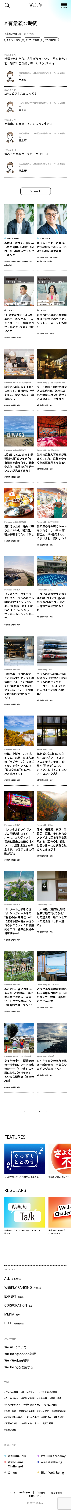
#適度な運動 (10, 1429)
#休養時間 (42, 1398)
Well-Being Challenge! (15, 1464)
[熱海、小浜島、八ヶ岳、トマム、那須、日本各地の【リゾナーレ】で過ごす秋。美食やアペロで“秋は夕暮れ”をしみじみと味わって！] (19, 750)
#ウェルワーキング (24, 261)
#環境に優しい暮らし (14, 1417)
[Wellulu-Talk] (24, 1216)
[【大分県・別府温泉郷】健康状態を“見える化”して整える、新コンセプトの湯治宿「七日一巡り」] (52, 908)
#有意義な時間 (10, 261)
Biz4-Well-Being (52, 1472)
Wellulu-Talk (17, 1456)
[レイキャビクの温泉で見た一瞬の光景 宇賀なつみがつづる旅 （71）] (52, 1058)
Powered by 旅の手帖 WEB (15, 450)
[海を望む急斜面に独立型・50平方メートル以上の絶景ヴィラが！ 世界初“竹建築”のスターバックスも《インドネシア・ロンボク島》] (52, 750)
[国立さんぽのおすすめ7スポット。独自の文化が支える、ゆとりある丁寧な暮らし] (19, 380)
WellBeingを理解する (18, 1367)
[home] (36, 5)
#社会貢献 (8, 265)
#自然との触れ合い (30, 1423)
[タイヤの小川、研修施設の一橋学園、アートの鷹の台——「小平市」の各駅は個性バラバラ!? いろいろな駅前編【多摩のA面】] (19, 1058)
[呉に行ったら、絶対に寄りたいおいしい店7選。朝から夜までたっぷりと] (19, 519)
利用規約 (41, 1492)
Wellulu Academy (53, 1456)
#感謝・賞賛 (10, 1410)
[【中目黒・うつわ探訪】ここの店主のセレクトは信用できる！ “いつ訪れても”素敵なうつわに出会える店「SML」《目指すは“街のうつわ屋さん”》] (19, 673)
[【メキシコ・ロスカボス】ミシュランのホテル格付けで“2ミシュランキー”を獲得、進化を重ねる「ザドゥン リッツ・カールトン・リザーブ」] (19, 593)
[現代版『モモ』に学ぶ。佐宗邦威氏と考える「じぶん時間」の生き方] (52, 237)
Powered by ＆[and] (45, 1056)
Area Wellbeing (51, 1462)
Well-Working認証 (16, 1360)
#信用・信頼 (55, 1398)
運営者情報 (56, 1492)
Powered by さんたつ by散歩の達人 (18, 382)
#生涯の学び (33, 1417)
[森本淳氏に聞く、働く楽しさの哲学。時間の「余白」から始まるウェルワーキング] (19, 237)
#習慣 (19, 337)
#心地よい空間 (50, 1404)
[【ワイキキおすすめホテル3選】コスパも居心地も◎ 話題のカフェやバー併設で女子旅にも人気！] (52, 593)
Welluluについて (15, 1347)
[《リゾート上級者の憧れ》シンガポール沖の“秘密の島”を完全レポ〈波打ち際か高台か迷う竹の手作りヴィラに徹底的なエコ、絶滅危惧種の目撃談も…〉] (19, 908)
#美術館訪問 (50, 39)
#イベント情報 (13, 39)
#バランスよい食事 (48, 1391)
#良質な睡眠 (47, 1423)
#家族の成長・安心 (44, 261)
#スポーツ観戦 (32, 39)
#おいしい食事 (11, 1391)
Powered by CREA (12, 590)
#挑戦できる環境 (26, 1410)
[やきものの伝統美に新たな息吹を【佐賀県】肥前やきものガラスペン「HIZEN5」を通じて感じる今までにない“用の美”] (52, 673)
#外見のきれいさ (12, 1404)
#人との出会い (11, 1398)
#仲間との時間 (27, 1398)
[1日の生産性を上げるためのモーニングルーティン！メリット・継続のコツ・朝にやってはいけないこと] (19, 309)
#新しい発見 (43, 1410)
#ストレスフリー (29, 1391)
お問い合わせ (35, 1495)
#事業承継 (54, 257)
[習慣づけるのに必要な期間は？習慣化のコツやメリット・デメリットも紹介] (52, 309)
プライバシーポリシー (19, 1492)
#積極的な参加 (11, 1423)
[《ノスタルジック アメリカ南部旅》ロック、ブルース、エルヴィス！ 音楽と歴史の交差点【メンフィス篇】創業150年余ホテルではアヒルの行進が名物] (19, 828)
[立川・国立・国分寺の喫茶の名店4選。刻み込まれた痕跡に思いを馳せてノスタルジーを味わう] (52, 380)
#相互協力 (46, 1417)
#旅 (18, 405)
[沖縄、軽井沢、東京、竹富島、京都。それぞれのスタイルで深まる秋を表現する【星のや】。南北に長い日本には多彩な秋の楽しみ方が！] (52, 828)
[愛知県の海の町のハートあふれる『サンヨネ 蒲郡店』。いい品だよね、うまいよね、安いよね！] (52, 519)
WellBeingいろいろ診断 (20, 1354)
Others (12, 1472)
